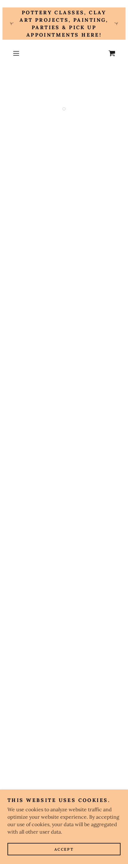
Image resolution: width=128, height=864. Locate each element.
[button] (18, 53)
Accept (64, 849)
